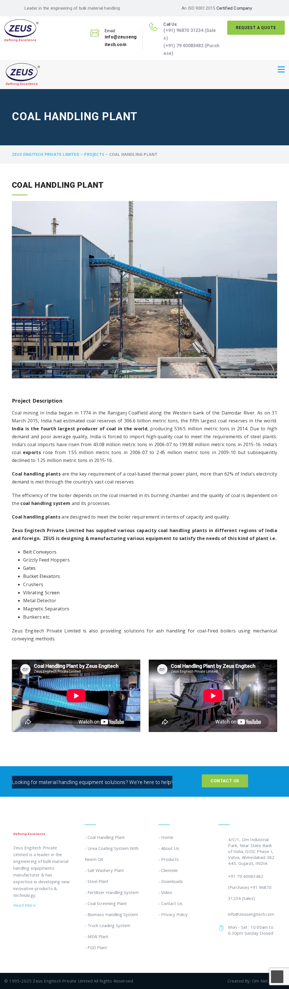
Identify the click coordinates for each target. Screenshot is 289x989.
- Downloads (170, 881)
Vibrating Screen (41, 592)
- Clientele (168, 870)
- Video (165, 892)
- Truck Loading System (107, 925)
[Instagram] (38, 921)
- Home (165, 837)
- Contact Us (170, 903)
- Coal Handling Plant (105, 837)
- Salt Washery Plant (104, 870)
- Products (168, 859)
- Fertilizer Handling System (112, 892)
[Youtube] (49, 921)
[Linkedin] (27, 921)
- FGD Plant (96, 947)
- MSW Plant (96, 936)
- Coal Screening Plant (106, 903)
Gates (29, 568)
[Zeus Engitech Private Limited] (21, 30)
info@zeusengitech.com (251, 914)
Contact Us (225, 780)
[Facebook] (15, 921)
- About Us (168, 848)
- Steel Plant (96, 881)
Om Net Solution (268, 981)
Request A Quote (256, 27)
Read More (25, 905)
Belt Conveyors (39, 552)
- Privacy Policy (173, 914)
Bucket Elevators (41, 576)
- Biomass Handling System (111, 914)
